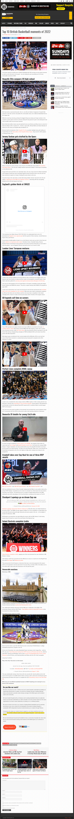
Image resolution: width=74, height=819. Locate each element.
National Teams (18, 23)
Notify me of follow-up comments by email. (10, 805)
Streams (9, 23)
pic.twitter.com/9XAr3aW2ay (28, 503)
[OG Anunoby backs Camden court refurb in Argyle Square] (9, 768)
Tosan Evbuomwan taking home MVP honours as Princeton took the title (25, 651)
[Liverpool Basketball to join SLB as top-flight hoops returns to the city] (24, 768)
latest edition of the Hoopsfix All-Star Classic (22, 131)
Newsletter (27, 1)
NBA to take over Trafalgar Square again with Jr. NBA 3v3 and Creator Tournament (62, 103)
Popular (57, 85)
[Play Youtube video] (24, 151)
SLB (25, 23)
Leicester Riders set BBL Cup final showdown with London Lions (12, 752)
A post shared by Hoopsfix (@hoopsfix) (25, 230)
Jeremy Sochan (38, 743)
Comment (4, 780)
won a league (13, 445)
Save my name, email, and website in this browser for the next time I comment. (17, 802)
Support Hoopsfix (9, 727)
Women (4, 27)
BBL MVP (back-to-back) (20, 486)
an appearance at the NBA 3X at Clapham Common (17, 179)
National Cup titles (19, 560)
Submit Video (16, 1)
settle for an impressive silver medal (13, 242)
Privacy (66, 817)
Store (3, 1)
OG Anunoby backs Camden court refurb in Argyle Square (9, 770)
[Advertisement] (28, 737)
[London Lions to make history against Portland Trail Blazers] (40, 768)
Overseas (30, 23)
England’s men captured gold (16, 235)
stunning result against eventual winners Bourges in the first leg (30, 280)
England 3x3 (20, 743)
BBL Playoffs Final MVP (34, 486)
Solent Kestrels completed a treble (10, 554)
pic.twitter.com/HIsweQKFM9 (35, 668)
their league (9, 560)
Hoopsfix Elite (31, 743)
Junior (47, 23)
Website (3, 797)
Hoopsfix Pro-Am (22, 130)
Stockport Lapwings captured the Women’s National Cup (15, 508)
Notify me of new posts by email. (8, 808)
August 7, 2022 (35, 671)
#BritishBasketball (19, 668)
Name (3, 790)
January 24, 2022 (36, 506)
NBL (36, 23)
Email (3, 794)
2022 (10, 743)
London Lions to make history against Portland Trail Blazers (39, 770)
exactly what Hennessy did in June (23, 604)
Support (11, 1)
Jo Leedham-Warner (6, 745)
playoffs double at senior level (25, 445)
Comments (63, 85)
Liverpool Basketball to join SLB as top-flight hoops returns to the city (24, 770)
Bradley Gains (7, 34)
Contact (22, 1)
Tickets (38, 1)
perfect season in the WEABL (23, 443)
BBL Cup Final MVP (6, 486)
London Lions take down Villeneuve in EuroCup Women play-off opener (37, 752)
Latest (3, 23)
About (6, 1)
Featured (25, 743)
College (41, 23)
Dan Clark (15, 743)
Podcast (62, 23)
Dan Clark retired (20, 330)
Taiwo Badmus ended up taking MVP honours (32, 609)
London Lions (14, 745)
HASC (57, 23)
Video (52, 23)
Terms (69, 817)
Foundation (33, 1)
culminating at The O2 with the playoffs (23, 403)
